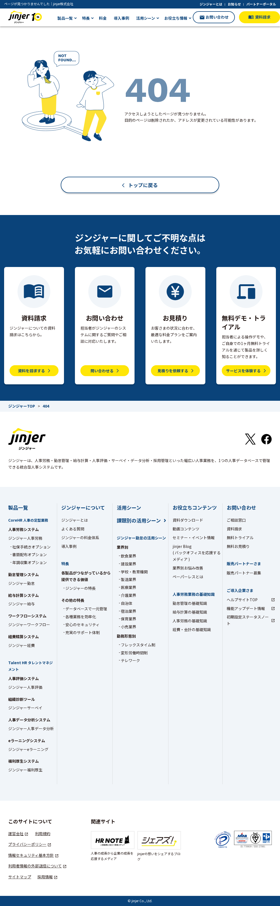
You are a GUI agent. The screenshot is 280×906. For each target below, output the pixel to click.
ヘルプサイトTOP (242, 599)
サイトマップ (19, 876)
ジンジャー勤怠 (21, 583)
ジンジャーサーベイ (25, 707)
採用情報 (45, 876)
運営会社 (16, 833)
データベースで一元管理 (86, 608)
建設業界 (128, 564)
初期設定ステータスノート (248, 620)
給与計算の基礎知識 (190, 612)
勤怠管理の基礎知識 (190, 603)
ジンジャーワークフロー (29, 624)
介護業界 (128, 595)
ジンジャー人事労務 (25, 538)
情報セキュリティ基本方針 (31, 855)
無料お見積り (238, 546)
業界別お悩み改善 (188, 568)
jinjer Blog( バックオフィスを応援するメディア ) (197, 553)
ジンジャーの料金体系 (80, 537)
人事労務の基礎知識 (190, 620)
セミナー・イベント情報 (194, 537)
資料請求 (234, 529)
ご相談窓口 (236, 520)
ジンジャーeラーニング (28, 749)
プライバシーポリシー (27, 844)
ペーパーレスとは (188, 576)
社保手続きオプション (31, 547)
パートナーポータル (261, 4)
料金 (103, 18)
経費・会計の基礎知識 (192, 629)
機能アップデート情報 (246, 608)
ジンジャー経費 (21, 645)
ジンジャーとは (211, 4)
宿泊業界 (128, 611)
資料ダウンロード (188, 520)
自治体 (126, 603)
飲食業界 (128, 556)
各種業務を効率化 (80, 616)
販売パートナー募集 (244, 573)
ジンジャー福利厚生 (25, 770)
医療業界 (128, 587)
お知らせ (234, 4)
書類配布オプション (29, 554)
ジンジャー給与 (21, 603)
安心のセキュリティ (82, 624)
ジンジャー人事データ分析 (31, 728)
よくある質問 (72, 529)
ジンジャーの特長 (80, 588)
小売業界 (128, 626)
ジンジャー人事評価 (25, 687)
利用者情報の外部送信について (35, 866)
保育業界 (128, 619)
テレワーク (130, 660)
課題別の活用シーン (139, 520)
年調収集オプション (29, 562)
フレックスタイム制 (138, 644)
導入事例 (121, 18)
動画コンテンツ (186, 529)
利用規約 (42, 833)
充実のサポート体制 (82, 632)
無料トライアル (240, 537)
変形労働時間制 (134, 652)
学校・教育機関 (134, 571)
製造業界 (128, 579)
